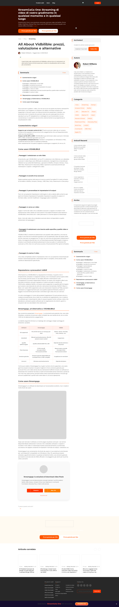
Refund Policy (69, 589)
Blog (53, 3)
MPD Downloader (49, 592)
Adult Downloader (49, 587)
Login (97, 3)
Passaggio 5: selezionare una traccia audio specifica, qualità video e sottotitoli (44, 90)
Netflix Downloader (49, 597)
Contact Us (57, 587)
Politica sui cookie (69, 591)
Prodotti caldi (40, 3)
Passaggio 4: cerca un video (30, 88)
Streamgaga (39, 313)
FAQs (56, 589)
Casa (19, 39)
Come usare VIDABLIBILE (31, 81)
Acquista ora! (43, 495)
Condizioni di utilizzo (70, 585)
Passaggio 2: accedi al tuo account (32, 85)
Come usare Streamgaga (30, 102)
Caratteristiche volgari (29, 77)
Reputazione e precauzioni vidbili (33, 95)
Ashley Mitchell (28, 566)
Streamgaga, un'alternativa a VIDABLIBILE (36, 98)
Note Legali (57, 591)
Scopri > (35, 26)
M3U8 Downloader (49, 595)
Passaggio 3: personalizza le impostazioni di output (37, 87)
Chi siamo (57, 585)
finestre (35, 490)
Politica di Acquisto (70, 587)
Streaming (32, 39)
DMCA (56, 595)
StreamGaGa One (49, 585)
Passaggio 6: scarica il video (30, 92)
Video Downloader (49, 590)
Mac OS (53, 490)
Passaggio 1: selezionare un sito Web (33, 83)
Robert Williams (26, 53)
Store (48, 3)
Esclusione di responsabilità (61, 593)
